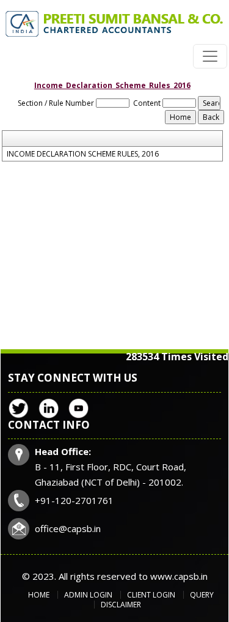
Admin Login (88, 595)
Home (38, 595)
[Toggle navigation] (210, 56)
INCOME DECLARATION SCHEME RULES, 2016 (83, 154)
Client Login (151, 595)
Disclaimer (121, 604)
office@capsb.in (68, 528)
